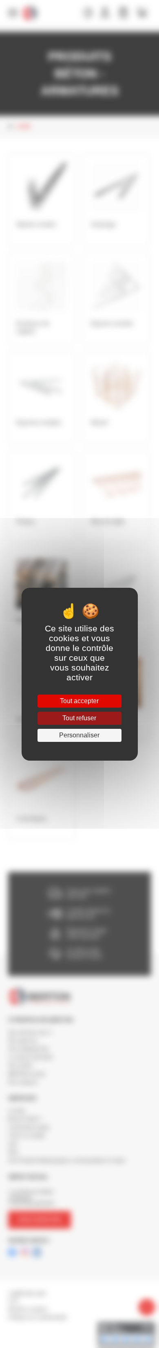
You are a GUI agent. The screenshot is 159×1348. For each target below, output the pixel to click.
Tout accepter (79, 700)
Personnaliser (79, 735)
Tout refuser (79, 718)
